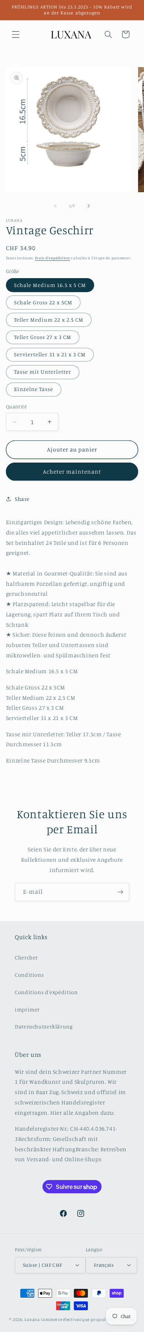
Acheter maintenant (72, 471)
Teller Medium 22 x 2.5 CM (48, 319)
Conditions (29, 975)
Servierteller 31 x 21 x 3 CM (50, 354)
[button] (15, 34)
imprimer (27, 1009)
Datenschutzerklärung (44, 1026)
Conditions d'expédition (46, 992)
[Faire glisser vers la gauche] (55, 206)
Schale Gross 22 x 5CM (43, 302)
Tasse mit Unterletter (42, 372)
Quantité (16, 406)
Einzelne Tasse (34, 389)
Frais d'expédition (52, 258)
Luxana (32, 1319)
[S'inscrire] (120, 892)
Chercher (26, 957)
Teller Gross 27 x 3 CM (42, 337)
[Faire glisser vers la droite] (88, 206)
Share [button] (22, 499)
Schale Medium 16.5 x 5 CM (50, 285)
